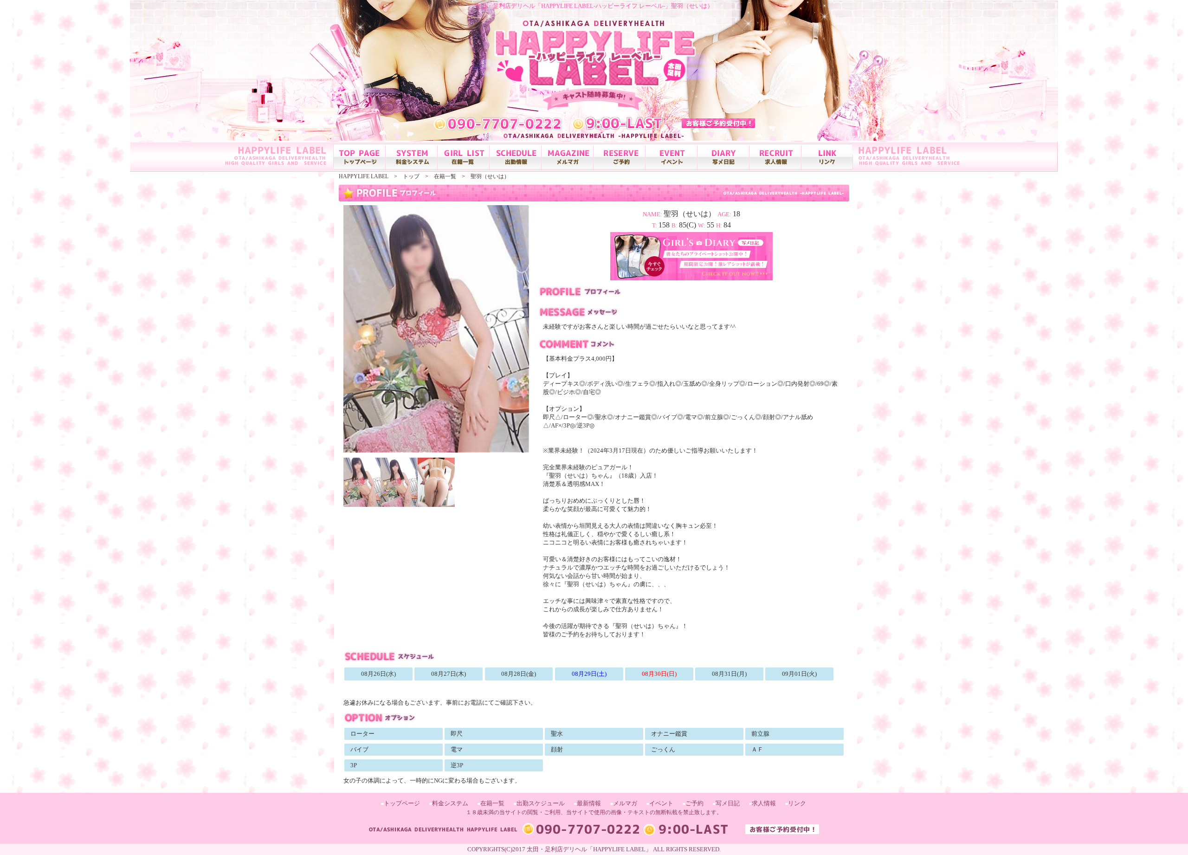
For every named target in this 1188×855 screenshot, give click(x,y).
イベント (661, 803)
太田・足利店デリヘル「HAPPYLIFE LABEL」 (589, 849)
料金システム (450, 803)
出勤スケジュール (541, 803)
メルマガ (625, 803)
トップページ (402, 803)
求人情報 (764, 803)
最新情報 (589, 803)
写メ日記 (728, 803)
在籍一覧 (492, 803)
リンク (797, 803)
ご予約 (694, 803)
